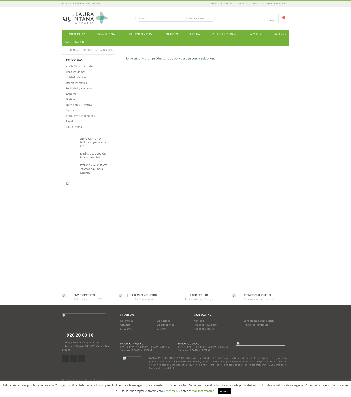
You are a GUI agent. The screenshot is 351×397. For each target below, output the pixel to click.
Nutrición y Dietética (79, 105)
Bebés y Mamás (76, 72)
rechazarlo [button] (171, 391)
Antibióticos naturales (225, 34)
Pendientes (279, 34)
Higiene (71, 99)
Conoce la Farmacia (274, 3)
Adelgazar (172, 34)
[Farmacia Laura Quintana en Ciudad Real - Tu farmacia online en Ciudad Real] (85, 18)
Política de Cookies (203, 328)
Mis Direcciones (165, 324)
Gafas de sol (256, 34)
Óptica (70, 110)
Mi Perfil (161, 328)
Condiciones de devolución (259, 320)
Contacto (242, 3)
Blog (255, 3)
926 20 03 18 (80, 335)
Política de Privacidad (204, 324)
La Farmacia (127, 320)
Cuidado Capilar (106, 34)
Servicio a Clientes (221, 3)
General (71, 94)
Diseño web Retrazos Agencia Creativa (82, 380)
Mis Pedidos (163, 320)
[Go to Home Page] (63, 50)
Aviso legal (198, 320)
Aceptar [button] (224, 391)
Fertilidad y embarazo (141, 34)
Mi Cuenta (126, 328)
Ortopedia (194, 34)
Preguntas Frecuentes (256, 324)
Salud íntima (74, 126)
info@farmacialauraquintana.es (82, 342)
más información (203, 391)
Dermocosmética (75, 34)
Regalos (71, 121)
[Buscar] (211, 18)
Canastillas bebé (75, 42)
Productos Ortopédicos (80, 116)
